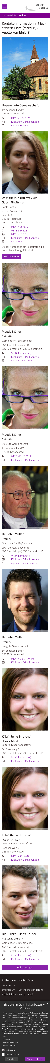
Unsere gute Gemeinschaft (20, 105)
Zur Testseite (11, 256)
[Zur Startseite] (36, 6)
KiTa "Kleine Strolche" (16, 736)
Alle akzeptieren (35, 1059)
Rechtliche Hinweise (9, 1046)
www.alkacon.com (21, 360)
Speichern (12, 1059)
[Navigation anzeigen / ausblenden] (4, 6)
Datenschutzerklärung (10, 1042)
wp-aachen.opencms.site (25, 563)
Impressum (6, 1039)
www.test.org (18, 241)
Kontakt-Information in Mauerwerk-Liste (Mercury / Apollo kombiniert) (24, 27)
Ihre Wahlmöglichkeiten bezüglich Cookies (25, 1006)
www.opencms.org (21, 125)
